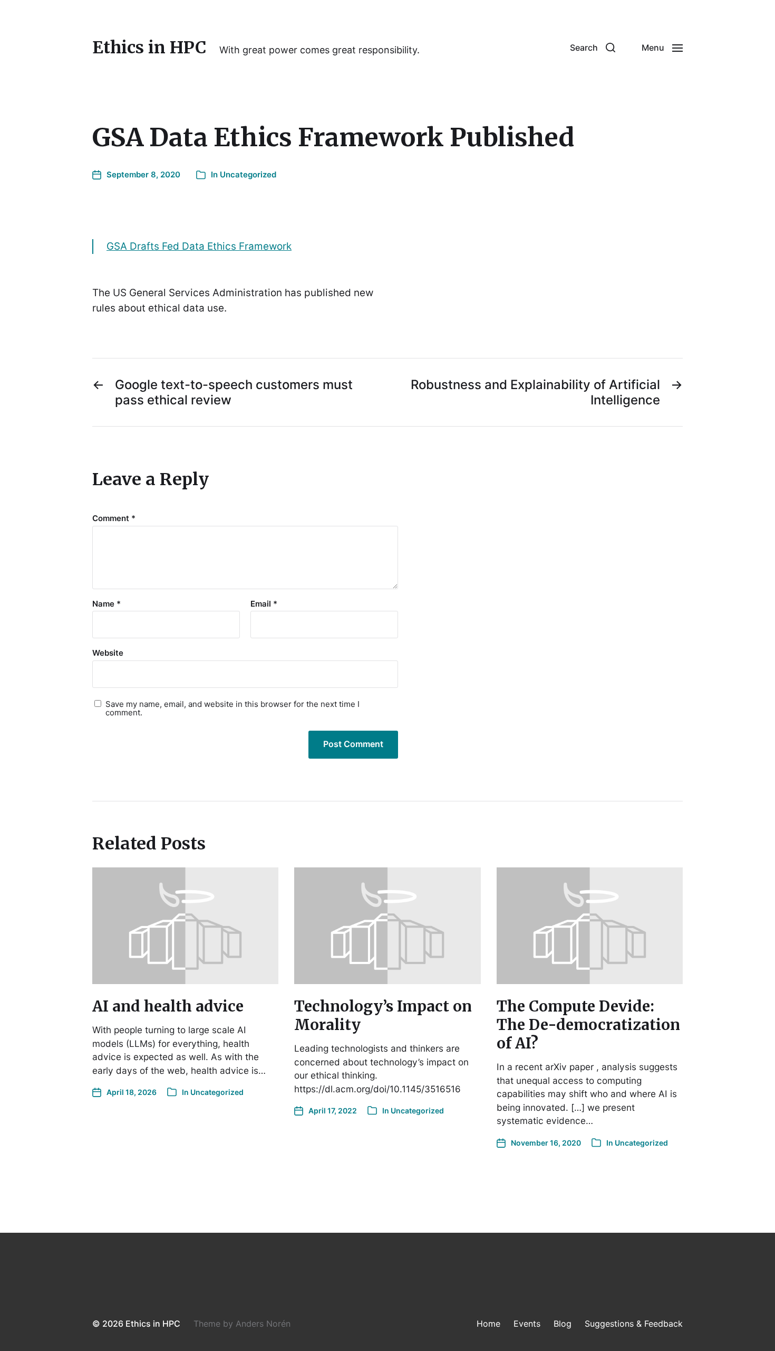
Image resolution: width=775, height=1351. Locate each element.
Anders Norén (263, 1323)
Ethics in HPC (149, 47)
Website (107, 653)
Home (488, 1323)
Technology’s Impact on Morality (383, 1015)
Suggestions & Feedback (634, 1323)
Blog (562, 1323)
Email (263, 604)
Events (527, 1323)
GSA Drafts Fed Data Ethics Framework (199, 246)
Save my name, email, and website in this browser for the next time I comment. (232, 708)
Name (106, 604)
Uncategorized (248, 174)
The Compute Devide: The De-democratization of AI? (588, 1025)
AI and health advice (168, 1006)
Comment (113, 518)
